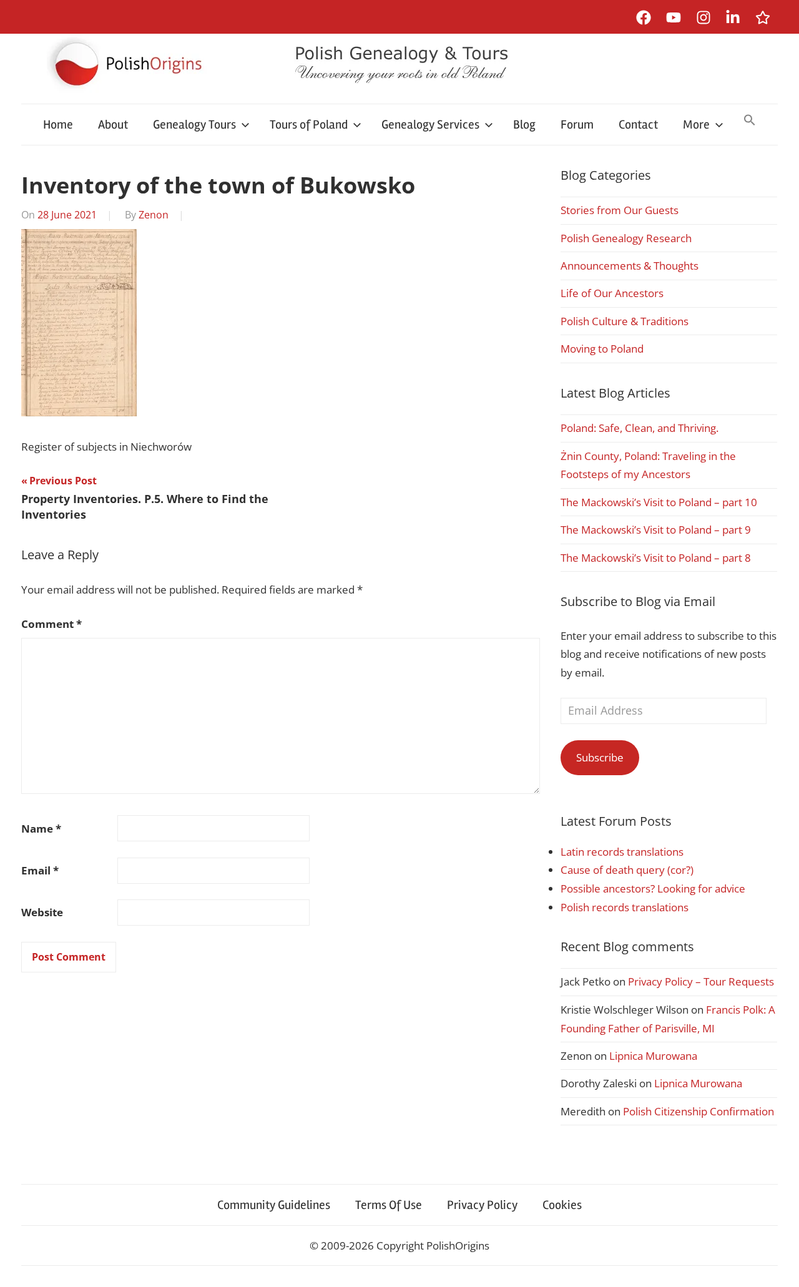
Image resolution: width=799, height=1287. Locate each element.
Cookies (562, 1205)
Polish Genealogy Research (626, 238)
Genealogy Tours (194, 124)
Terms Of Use (388, 1205)
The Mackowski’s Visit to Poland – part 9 (656, 529)
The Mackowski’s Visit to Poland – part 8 (656, 558)
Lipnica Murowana (653, 1056)
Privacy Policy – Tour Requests (701, 981)
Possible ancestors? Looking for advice (653, 888)
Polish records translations (625, 907)
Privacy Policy (482, 1205)
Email (40, 870)
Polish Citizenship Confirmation (698, 1111)
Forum (577, 124)
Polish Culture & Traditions (625, 321)
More (696, 124)
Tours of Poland (309, 124)
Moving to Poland (602, 348)
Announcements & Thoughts (630, 265)
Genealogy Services (430, 124)
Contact (638, 124)
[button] (749, 121)
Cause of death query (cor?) (627, 870)
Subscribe (600, 757)
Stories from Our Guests (620, 210)
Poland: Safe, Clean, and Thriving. (639, 428)
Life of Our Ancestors (612, 293)
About (113, 124)
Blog (524, 124)
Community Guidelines (273, 1205)
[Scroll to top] (777, 1265)
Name (41, 828)
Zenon (154, 215)
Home (58, 124)
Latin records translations (622, 851)
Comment (51, 624)
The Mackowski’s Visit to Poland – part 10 (659, 502)
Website (42, 912)
